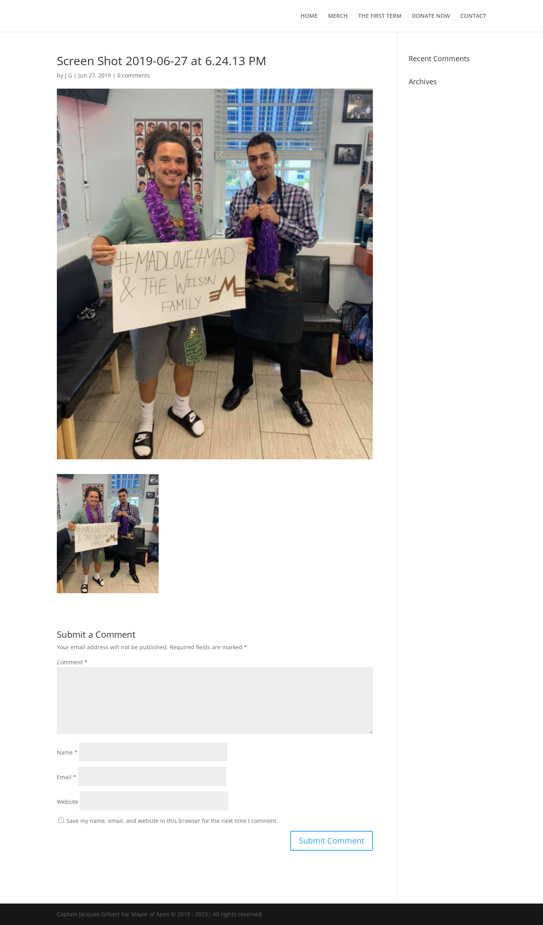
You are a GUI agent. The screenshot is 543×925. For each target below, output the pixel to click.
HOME (309, 16)
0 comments (133, 75)
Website (67, 801)
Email (66, 777)
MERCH (338, 16)
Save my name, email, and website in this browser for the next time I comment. (172, 820)
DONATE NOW (431, 16)
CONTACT (473, 16)
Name (67, 752)
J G (68, 75)
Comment (72, 662)
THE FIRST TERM (379, 16)
